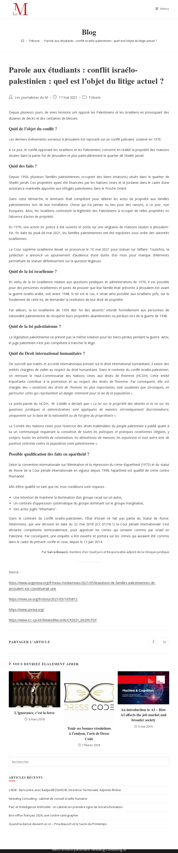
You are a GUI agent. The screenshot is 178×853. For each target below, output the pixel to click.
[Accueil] (22, 41)
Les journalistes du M (31, 97)
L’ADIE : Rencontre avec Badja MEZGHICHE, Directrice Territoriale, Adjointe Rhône (65, 790)
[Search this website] (89, 761)
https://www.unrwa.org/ (26, 609)
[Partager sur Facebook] (153, 642)
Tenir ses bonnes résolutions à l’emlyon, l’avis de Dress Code (89, 733)
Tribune (95, 97)
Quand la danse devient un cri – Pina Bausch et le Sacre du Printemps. (58, 824)
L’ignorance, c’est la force (34, 712)
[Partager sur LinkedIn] (164, 642)
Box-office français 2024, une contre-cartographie (43, 815)
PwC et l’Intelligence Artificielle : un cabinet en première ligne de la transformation (66, 807)
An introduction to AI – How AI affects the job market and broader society (143, 715)
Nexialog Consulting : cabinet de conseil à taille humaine (48, 798)
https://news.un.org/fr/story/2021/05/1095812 (43, 599)
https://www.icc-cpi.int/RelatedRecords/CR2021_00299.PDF (53, 620)
